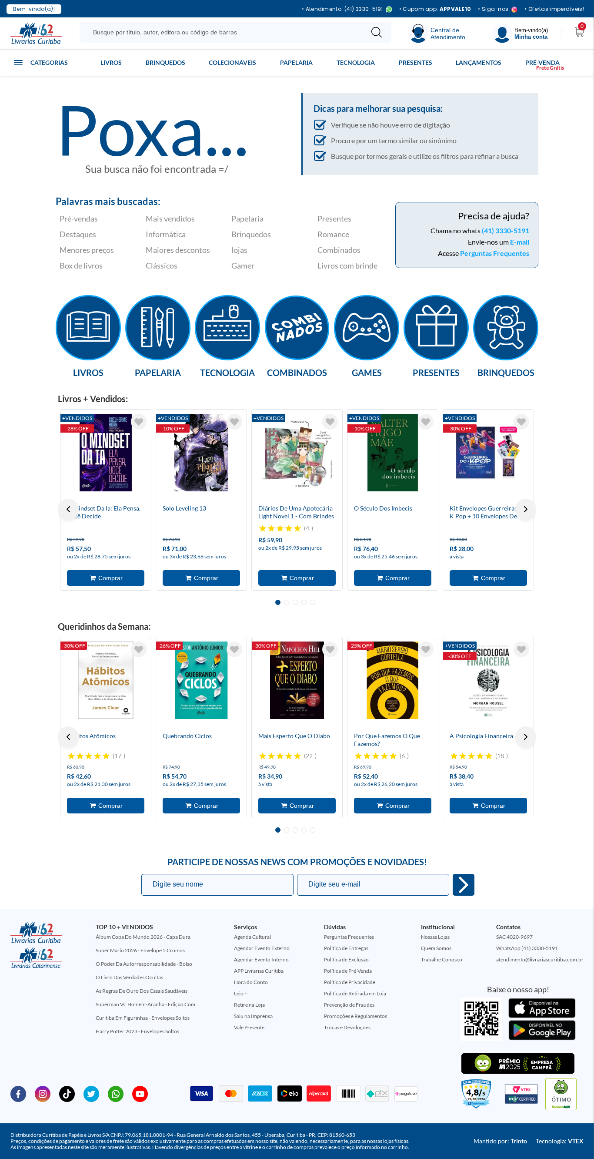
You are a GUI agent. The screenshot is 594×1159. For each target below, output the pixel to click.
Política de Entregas (346, 948)
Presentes (415, 62)
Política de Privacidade (349, 982)
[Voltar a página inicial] (36, 32)
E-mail (519, 242)
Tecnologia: (560, 1141)
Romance (333, 234)
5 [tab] (312, 602)
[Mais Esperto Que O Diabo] (297, 680)
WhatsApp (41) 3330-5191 (527, 948)
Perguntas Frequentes (494, 253)
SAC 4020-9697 (514, 937)
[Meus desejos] (139, 422)
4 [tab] (304, 602)
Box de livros (81, 265)
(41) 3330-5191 (505, 230)
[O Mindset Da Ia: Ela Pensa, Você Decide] (105, 452)
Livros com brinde (347, 265)
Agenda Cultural (252, 937)
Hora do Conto (251, 982)
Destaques (78, 234)
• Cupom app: (435, 9)
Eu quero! (463, 885)
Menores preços (87, 250)
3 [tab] (295, 602)
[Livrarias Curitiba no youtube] (140, 1093)
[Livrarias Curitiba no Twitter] (91, 1093)
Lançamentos (478, 62)
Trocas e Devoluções (347, 1027)
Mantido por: (500, 1141)
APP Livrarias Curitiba (259, 971)
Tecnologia (356, 62)
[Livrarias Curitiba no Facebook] (18, 1093)
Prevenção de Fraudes (349, 1004)
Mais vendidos (170, 218)
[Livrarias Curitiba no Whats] (115, 1093)
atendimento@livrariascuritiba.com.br (540, 959)
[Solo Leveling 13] (201, 452)
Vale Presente (249, 1027)
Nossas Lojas (435, 937)
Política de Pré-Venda (348, 971)
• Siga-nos (493, 9)
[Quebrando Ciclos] (201, 680)
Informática (166, 234)
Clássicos (161, 265)
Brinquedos (165, 62)
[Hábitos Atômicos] (105, 680)
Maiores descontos (178, 250)
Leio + (240, 993)
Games (367, 372)
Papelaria (296, 62)
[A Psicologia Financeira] (488, 680)
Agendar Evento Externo (262, 948)
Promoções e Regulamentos (355, 1016)
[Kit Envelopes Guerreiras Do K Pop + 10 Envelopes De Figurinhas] (488, 452)
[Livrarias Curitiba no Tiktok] (67, 1093)
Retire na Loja (249, 1004)
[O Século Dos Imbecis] (392, 452)
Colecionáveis (232, 62)
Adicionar (105, 578)
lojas (239, 250)
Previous (68, 509)
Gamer (242, 265)
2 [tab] (286, 602)
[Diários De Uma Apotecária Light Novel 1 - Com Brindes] (297, 452)
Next (525, 509)
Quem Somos (436, 948)
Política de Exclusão (346, 959)
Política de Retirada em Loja (355, 993)
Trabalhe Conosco (441, 959)
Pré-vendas (79, 218)
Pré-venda (542, 62)
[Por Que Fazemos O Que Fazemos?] (392, 680)
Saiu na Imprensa (253, 1016)
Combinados (338, 250)
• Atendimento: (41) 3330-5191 (342, 9)
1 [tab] (277, 602)
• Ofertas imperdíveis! (554, 9)
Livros (111, 62)
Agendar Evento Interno (261, 959)
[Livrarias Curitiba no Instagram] (42, 1093)
